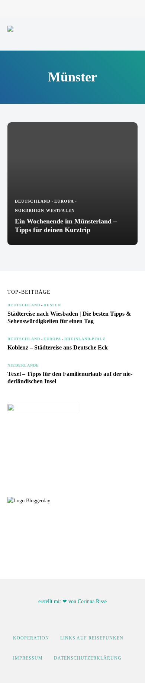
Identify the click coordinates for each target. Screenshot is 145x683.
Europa (64, 201)
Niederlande (23, 365)
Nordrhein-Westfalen (45, 210)
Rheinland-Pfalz (85, 339)
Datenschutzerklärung (88, 658)
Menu (130, 33)
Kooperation (31, 638)
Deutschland (33, 201)
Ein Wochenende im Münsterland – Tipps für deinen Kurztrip (66, 225)
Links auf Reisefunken (91, 638)
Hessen (52, 305)
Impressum (28, 658)
